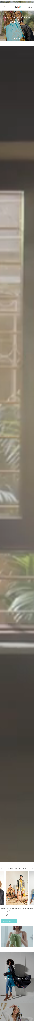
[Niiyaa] (17, 7)
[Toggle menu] (1, 7)
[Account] (29, 7)
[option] (17, 21)
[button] (14, 38)
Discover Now (9, 921)
